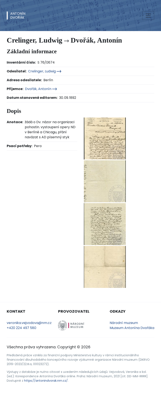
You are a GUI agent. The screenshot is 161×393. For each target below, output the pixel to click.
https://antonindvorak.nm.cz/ (46, 381)
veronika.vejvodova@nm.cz (29, 322)
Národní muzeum (124, 322)
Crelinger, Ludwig (42, 71)
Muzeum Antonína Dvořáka (132, 327)
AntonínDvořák (17, 16)
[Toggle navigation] (148, 15)
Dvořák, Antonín (38, 88)
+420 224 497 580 (21, 327)
